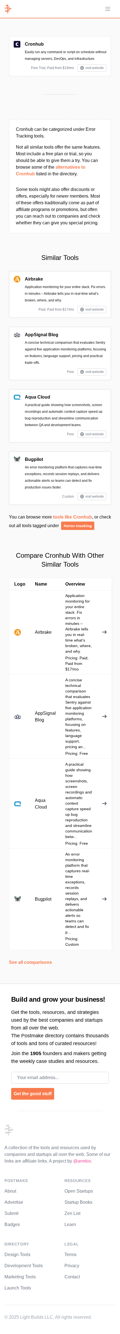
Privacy (71, 1265)
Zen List (72, 1213)
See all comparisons (30, 962)
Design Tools (17, 1254)
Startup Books (78, 1202)
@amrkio (82, 1161)
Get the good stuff (33, 1093)
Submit (11, 1213)
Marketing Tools (20, 1276)
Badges (12, 1224)
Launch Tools (17, 1288)
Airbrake (34, 279)
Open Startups (78, 1191)
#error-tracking (78, 526)
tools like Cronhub (72, 517)
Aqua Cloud (37, 397)
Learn (70, 1224)
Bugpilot (34, 459)
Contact (72, 1276)
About (10, 1191)
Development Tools (23, 1265)
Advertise (13, 1202)
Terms (70, 1254)
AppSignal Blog (41, 334)
